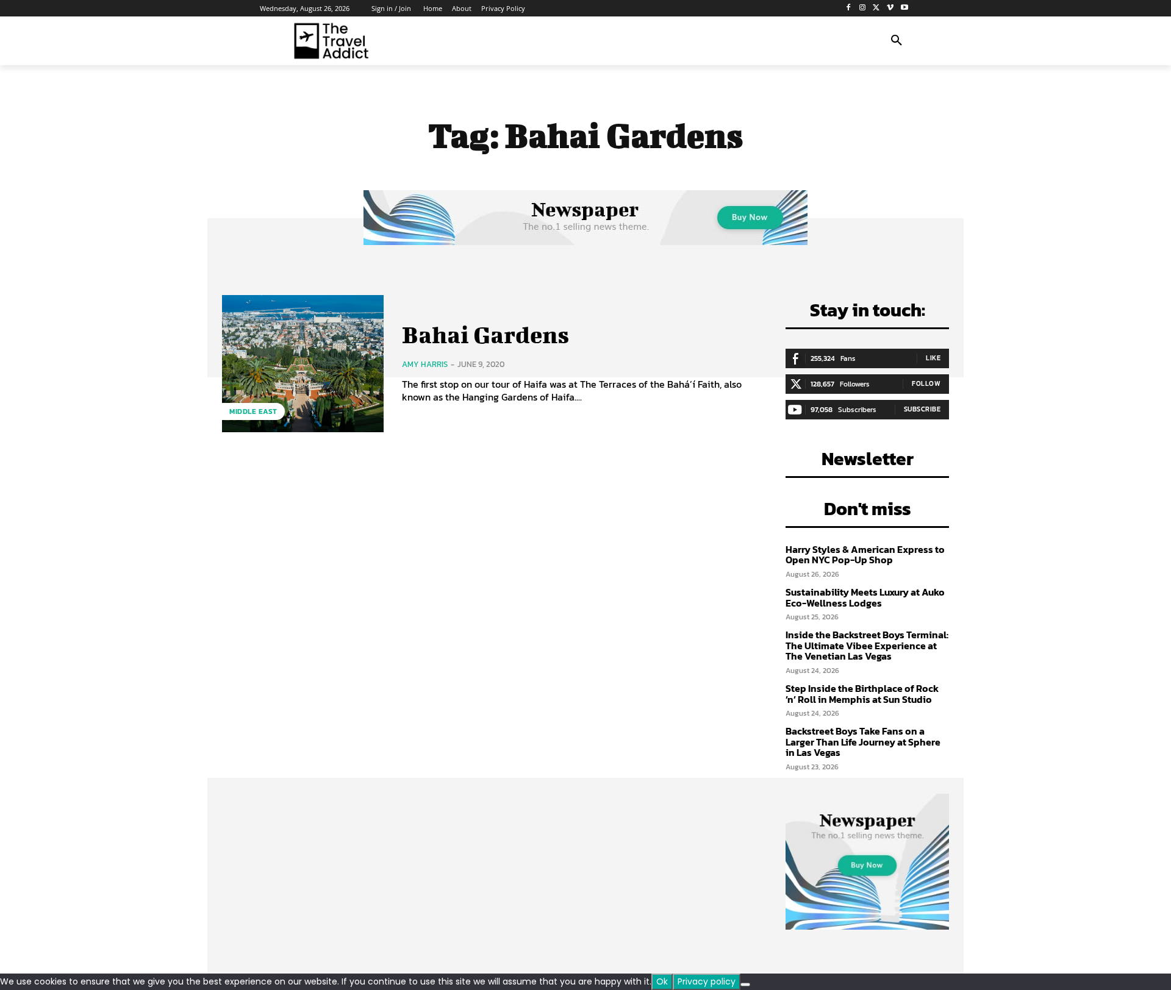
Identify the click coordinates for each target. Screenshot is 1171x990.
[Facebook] (849, 8)
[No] (745, 984)
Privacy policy (707, 981)
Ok (662, 981)
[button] (896, 40)
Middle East (253, 411)
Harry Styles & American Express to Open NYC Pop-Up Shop (865, 555)
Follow (926, 383)
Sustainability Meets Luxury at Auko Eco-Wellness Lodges (865, 597)
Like (933, 358)
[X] (877, 8)
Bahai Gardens (485, 334)
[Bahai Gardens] (303, 363)
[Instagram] (863, 8)
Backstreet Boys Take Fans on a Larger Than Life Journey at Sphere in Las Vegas (863, 742)
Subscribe (922, 409)
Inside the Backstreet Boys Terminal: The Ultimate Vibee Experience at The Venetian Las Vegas (867, 645)
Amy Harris (425, 364)
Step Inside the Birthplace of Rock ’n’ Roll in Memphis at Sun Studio (862, 694)
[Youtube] (904, 8)
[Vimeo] (890, 8)
